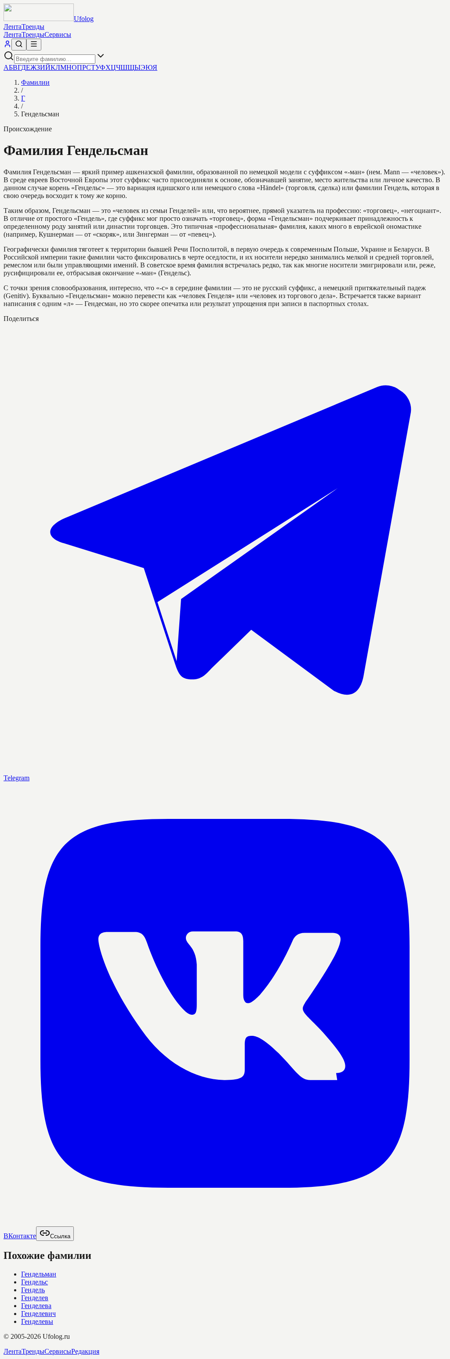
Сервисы (57, 34)
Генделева (36, 1305)
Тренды (33, 26)
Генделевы (37, 1321)
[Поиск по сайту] (18, 44)
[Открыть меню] (33, 44)
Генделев (34, 1297)
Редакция (85, 1351)
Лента (13, 26)
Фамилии (35, 82)
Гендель (33, 1290)
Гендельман (38, 1274)
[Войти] (7, 45)
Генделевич (38, 1313)
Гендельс (34, 1282)
